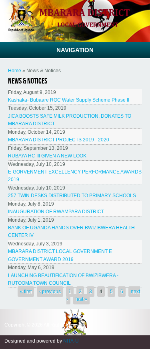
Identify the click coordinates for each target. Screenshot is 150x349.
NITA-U (71, 341)
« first (26, 291)
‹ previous (50, 291)
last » (81, 299)
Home (14, 70)
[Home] (75, 30)
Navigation (75, 50)
